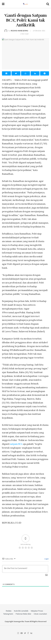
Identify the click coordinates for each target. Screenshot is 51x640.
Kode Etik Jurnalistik (21, 611)
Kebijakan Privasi (37, 611)
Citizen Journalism (40, 614)
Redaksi (8, 611)
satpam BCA (16, 444)
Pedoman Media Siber (23, 614)
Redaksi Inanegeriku (19, 31)
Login (46, 559)
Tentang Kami (8, 614)
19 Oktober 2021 (39, 31)
